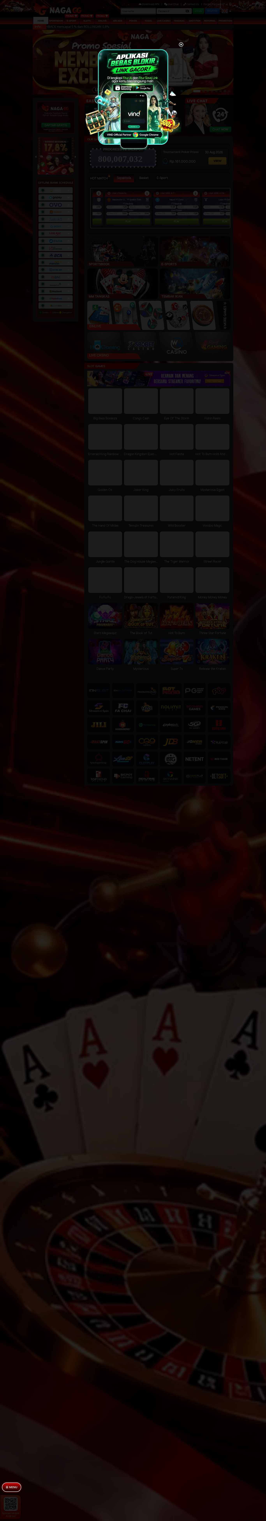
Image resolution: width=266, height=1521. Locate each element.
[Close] (181, 45)
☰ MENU (11, 1487)
